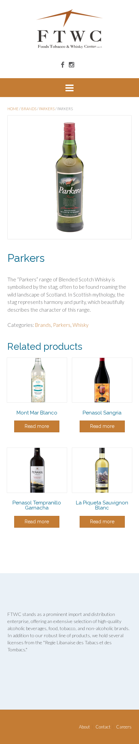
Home (13, 108)
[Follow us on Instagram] (71, 64)
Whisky (80, 325)
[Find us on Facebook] (62, 64)
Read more (37, 426)
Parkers (47, 108)
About (84, 727)
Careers (124, 727)
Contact (102, 727)
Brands (28, 108)
